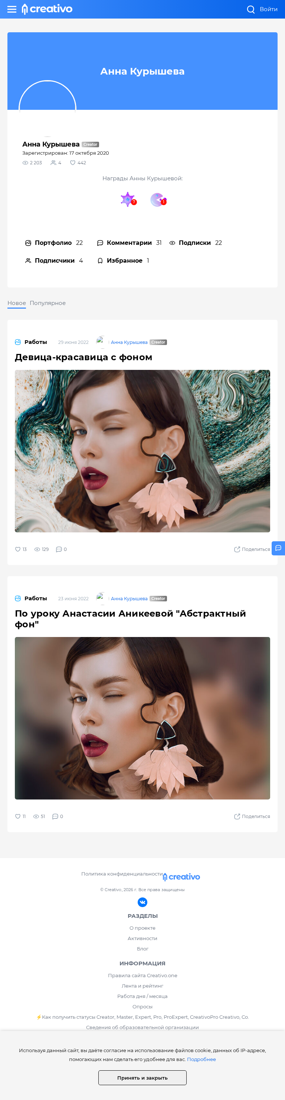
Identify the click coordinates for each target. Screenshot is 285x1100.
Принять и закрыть (142, 1078)
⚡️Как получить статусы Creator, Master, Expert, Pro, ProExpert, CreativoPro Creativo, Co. (142, 1017)
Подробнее (201, 1059)
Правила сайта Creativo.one (142, 975)
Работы (35, 341)
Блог (142, 949)
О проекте (142, 928)
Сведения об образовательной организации (142, 1027)
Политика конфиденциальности (122, 874)
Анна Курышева (129, 342)
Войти (269, 9)
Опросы (142, 1006)
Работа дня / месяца (142, 996)
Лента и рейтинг (142, 986)
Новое (16, 302)
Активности (142, 938)
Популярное (48, 302)
